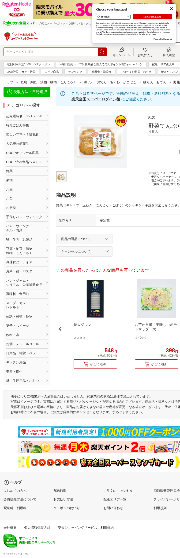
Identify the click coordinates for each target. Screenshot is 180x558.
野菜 (9, 171)
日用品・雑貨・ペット (22, 353)
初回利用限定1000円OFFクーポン (28, 64)
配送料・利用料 (15, 508)
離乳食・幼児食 (101, 71)
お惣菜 (11, 208)
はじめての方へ (15, 490)
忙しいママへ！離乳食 (22, 134)
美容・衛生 (14, 371)
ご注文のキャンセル (118, 490)
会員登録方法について (20, 499)
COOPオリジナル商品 (22, 153)
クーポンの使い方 (66, 508)
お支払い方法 (63, 499)
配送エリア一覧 (114, 499)
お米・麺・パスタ (19, 271)
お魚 (9, 199)
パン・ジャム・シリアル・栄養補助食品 (24, 283)
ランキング (75, 71)
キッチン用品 (16, 362)
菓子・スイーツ (17, 326)
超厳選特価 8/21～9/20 (24, 116)
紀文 (151, 117)
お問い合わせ (113, 508)
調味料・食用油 (17, 294)
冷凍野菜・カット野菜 (21, 71)
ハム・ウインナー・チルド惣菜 (21, 228)
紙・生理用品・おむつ (22, 381)
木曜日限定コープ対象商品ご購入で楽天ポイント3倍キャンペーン (101, 64)
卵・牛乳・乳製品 (19, 239)
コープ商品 (52, 71)
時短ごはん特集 (17, 125)
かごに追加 (98, 364)
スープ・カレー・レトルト (19, 305)
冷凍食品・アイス (19, 262)
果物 (9, 180)
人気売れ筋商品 (17, 144)
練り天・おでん (154, 82)
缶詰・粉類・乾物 (19, 316)
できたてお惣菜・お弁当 (136, 71)
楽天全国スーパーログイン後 (95, 99)
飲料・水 (12, 335)
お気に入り (145, 55)
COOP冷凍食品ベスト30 (24, 162)
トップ (8, 82)
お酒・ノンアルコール (22, 344)
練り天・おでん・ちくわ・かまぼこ (110, 82)
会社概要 (10, 527)
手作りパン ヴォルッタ (24, 217)
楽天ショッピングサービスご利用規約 (86, 527)
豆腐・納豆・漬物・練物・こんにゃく (48, 82)
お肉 (9, 189)
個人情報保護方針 (37, 527)
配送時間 (60, 490)
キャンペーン (122, 55)
